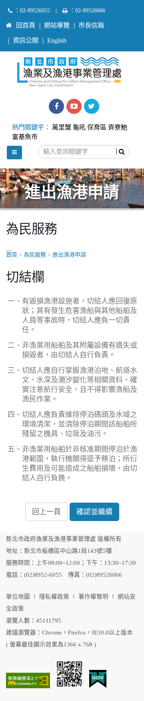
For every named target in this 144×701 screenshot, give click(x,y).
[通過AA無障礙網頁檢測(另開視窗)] (28, 680)
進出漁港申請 (69, 255)
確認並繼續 (94, 512)
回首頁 (25, 25)
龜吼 (79, 127)
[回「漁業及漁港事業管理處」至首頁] (72, 70)
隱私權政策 (54, 596)
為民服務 (35, 255)
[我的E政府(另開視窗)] (97, 679)
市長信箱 (91, 25)
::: (9, 22)
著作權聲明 (93, 596)
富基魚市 (25, 137)
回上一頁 (46, 512)
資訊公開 (25, 40)
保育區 (96, 127)
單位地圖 (18, 596)
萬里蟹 (61, 127)
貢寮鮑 (117, 127)
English (56, 40)
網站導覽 (57, 25)
